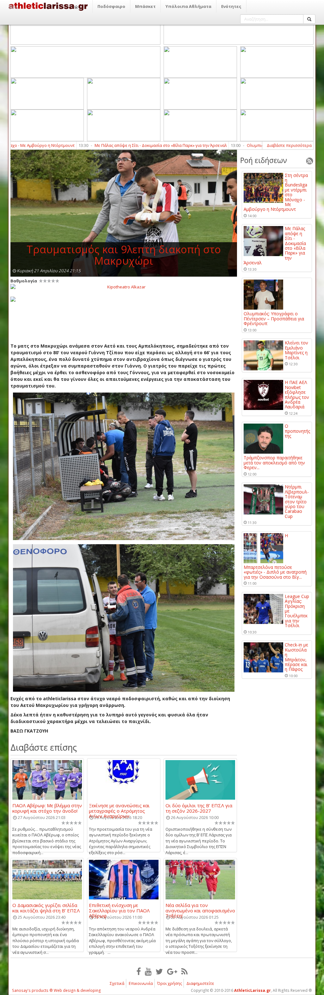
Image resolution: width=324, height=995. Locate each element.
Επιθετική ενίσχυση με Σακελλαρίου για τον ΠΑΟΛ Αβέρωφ (119, 908)
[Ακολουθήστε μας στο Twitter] (159, 971)
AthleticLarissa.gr (252, 990)
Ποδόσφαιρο (111, 6)
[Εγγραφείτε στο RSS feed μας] (184, 971)
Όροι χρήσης (169, 983)
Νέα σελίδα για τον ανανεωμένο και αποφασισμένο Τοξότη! (200, 908)
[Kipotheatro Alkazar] (123, 286)
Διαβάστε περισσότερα (289, 145)
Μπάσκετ (145, 6)
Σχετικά (117, 983)
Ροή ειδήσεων (263, 160)
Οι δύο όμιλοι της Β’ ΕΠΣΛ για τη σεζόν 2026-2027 (198, 808)
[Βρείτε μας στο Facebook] (138, 971)
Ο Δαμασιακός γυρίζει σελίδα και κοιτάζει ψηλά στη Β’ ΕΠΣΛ (46, 908)
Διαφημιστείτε (200, 983)
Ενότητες (231, 6)
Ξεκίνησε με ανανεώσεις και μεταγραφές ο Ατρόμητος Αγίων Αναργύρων (119, 808)
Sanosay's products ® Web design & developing (56, 990)
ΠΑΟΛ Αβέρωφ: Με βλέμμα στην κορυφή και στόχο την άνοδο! (47, 808)
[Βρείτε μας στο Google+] (172, 971)
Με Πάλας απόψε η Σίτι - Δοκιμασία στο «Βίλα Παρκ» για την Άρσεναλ (132, 145)
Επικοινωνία (141, 983)
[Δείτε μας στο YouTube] (148, 971)
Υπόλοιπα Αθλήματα (188, 6)
